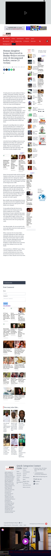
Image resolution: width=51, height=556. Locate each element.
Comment (5, 296)
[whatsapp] (11, 70)
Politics (13, 38)
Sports (32, 38)
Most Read (33, 50)
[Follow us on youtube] (43, 111)
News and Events (27, 485)
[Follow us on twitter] (40, 111)
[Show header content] (14, 44)
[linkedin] (9, 70)
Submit (5, 303)
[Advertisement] (42, 167)
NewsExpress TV (6, 44)
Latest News (29, 50)
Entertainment (20, 38)
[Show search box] (40, 41)
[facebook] (4, 70)
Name (4, 291)
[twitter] (7, 70)
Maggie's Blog (18, 41)
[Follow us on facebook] (38, 111)
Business (8, 38)
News (12, 41)
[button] (44, 0)
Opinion (27, 38)
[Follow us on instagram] (41, 111)
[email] (14, 70)
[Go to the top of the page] (46, 524)
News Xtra (33, 41)
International (6, 41)
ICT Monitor (26, 41)
